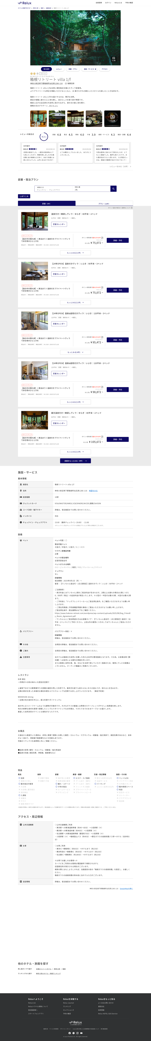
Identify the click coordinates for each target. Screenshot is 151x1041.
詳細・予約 (117, 240)
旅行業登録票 (104, 1029)
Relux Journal (68, 1003)
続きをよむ (53, 105)
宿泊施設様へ (32, 1010)
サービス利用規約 (54, 1029)
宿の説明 (46, 69)
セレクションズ (68, 1010)
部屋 (46, 203)
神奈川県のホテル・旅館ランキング (48, 973)
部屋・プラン (73, 69)
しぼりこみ (24, 196)
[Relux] (24, 2)
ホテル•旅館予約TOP (24, 8)
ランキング (67, 1006)
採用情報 (101, 1010)
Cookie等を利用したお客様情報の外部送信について (86, 1029)
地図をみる (93, 490)
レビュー (59, 69)
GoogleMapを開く (126, 888)
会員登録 (99, 3)
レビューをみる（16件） (119, 166)
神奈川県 (35, 8)
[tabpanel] (75, 37)
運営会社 (101, 1006)
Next (117, 37)
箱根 (42, 8)
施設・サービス (89, 69)
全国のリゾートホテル (43, 969)
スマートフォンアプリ (36, 1014)
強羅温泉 (48, 8)
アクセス (104, 69)
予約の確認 (129, 3)
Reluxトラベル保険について (38, 1006)
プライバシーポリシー (65, 1029)
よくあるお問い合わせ (106, 1003)
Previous (33, 37)
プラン (104, 203)
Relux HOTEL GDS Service (108, 1014)
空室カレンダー (59, 224)
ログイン (108, 3)
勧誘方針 (46, 1029)
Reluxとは (118, 3)
